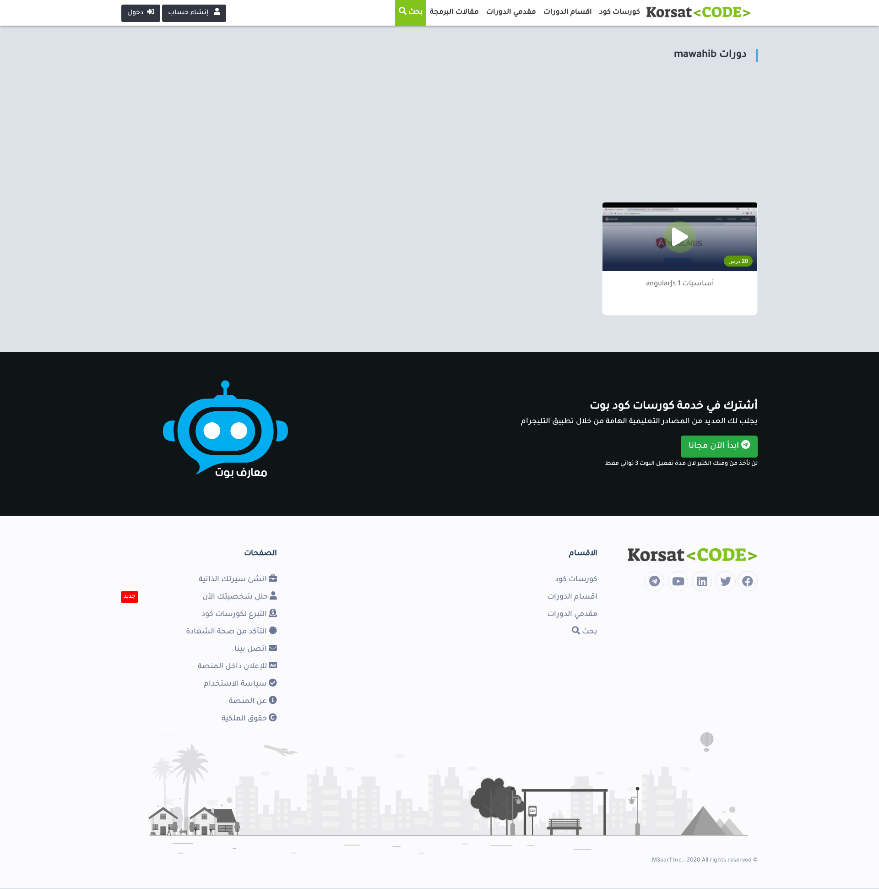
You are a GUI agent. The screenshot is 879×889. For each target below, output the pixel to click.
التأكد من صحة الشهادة (227, 632)
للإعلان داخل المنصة (233, 667)
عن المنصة (249, 702)
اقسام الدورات (572, 597)
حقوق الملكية (245, 719)
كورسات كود (576, 580)
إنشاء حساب (189, 13)
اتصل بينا (251, 649)
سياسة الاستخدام (236, 684)
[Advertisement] (483, 138)
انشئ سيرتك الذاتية (234, 580)
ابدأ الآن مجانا (715, 446)
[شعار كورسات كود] (698, 9)
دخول (137, 13)
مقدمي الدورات (572, 615)
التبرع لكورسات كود (235, 615)
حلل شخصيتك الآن (236, 597)
